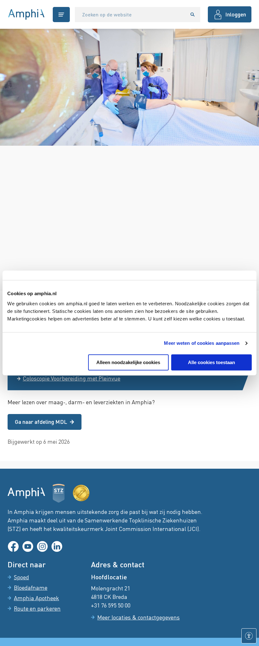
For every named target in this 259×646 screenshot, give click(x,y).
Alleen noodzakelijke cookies (128, 362)
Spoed (21, 577)
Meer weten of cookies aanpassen (201, 343)
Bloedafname (30, 587)
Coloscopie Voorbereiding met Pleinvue (71, 378)
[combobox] (130, 14)
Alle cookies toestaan (211, 362)
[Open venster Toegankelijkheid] (248, 635)
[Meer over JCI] (81, 493)
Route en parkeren (37, 608)
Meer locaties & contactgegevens (138, 617)
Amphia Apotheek (36, 597)
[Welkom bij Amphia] (26, 14)
